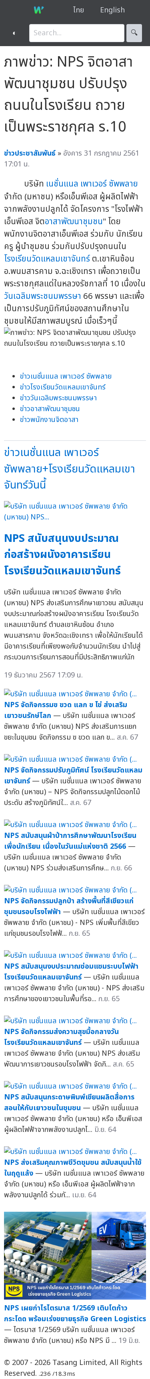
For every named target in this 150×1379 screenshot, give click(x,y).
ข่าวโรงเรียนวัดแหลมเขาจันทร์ (63, 387)
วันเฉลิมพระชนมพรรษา (42, 296)
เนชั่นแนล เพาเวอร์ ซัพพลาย (92, 184)
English (112, 10)
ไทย (78, 10)
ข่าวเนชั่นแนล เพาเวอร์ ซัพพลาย (66, 376)
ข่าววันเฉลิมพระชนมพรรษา (58, 398)
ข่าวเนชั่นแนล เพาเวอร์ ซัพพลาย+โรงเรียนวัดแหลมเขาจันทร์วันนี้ (69, 468)
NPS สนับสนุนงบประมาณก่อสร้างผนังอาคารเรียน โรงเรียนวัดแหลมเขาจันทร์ (62, 554)
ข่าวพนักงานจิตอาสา (49, 419)
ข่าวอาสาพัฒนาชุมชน (50, 409)
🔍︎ (134, 33)
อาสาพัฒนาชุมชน (74, 221)
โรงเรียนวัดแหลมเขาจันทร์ (47, 259)
